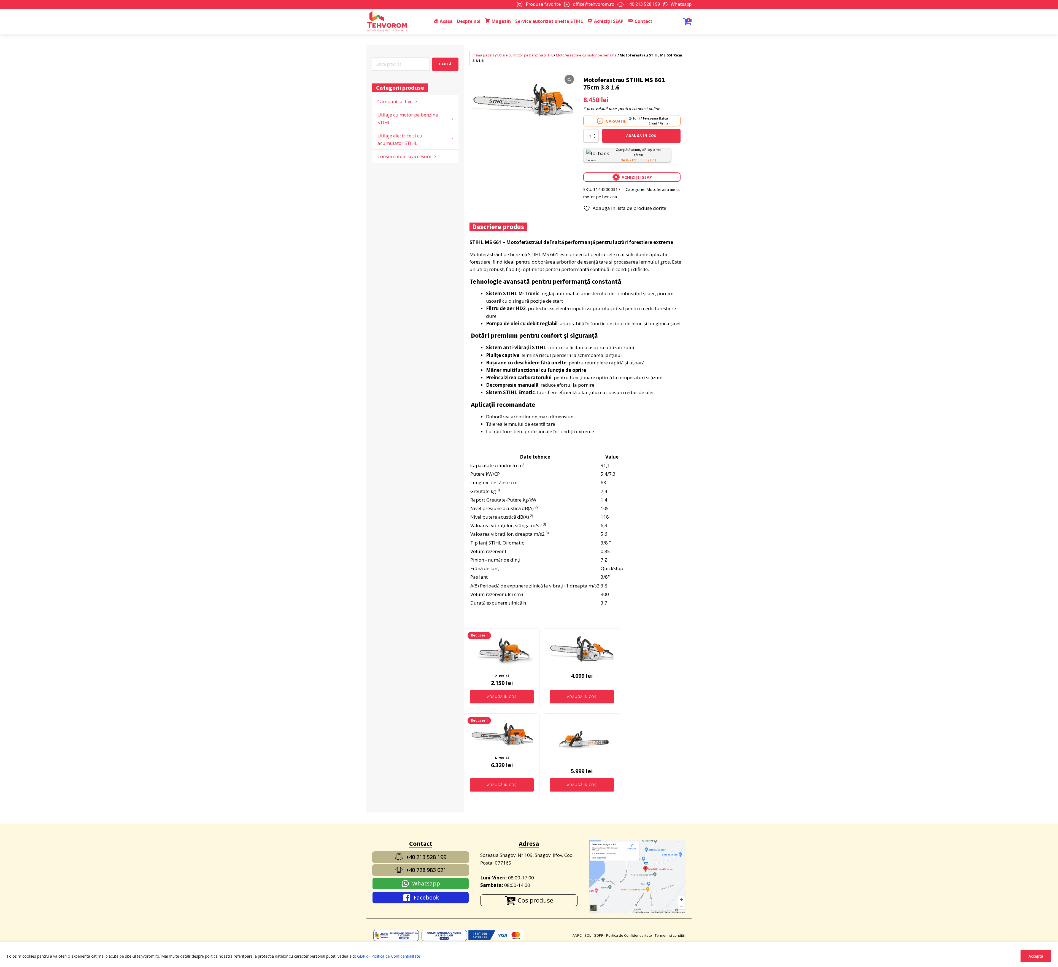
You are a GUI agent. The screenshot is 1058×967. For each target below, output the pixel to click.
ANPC (577, 935)
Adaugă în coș (641, 135)
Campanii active (394, 101)
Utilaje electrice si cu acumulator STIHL (399, 139)
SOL (587, 935)
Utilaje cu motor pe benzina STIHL (407, 118)
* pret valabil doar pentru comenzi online (621, 108)
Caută (445, 64)
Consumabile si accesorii (404, 156)
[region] (529, 954)
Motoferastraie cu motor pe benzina (586, 55)
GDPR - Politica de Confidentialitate (388, 956)
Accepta (1036, 956)
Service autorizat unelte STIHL (549, 21)
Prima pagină (483, 55)
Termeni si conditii (670, 935)
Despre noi (469, 21)
